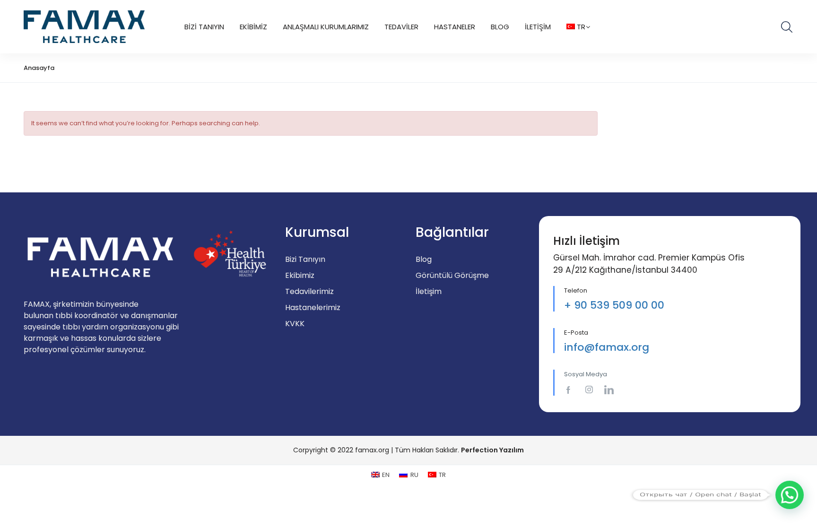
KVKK (294, 323)
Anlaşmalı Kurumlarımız (326, 27)
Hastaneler (454, 27)
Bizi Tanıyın (204, 27)
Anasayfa (39, 67)
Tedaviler (401, 27)
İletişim (538, 27)
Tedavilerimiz (309, 291)
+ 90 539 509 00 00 (614, 305)
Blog (500, 27)
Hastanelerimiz (312, 307)
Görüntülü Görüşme (452, 275)
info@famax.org (606, 347)
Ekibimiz (253, 27)
